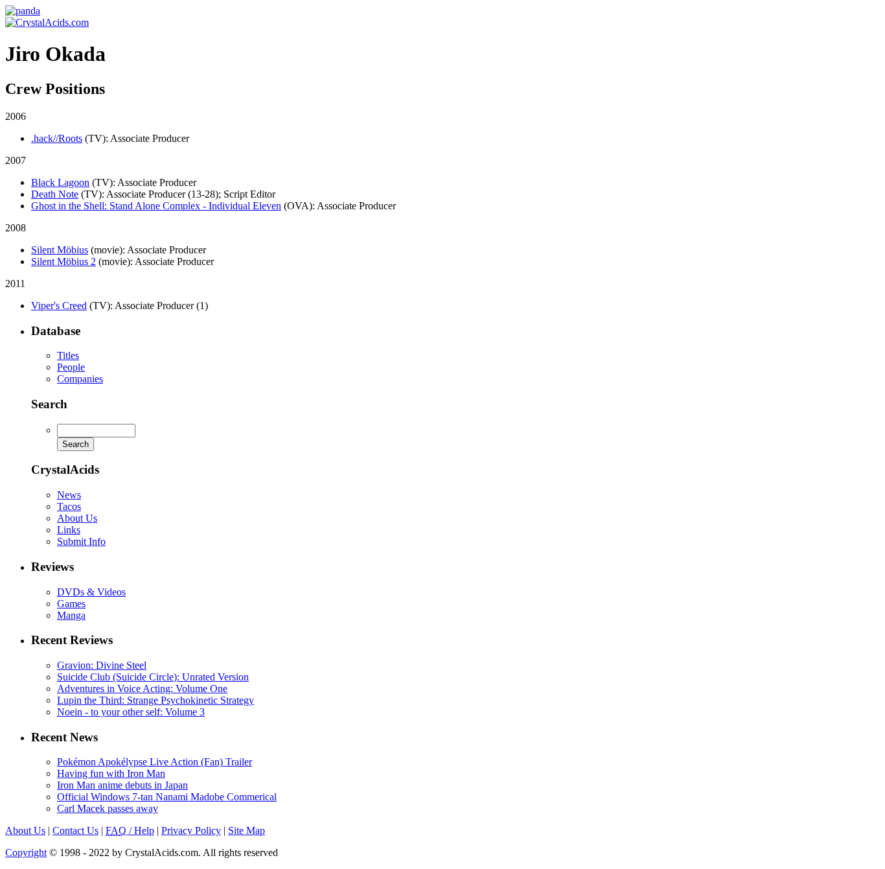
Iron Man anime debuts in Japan (122, 785)
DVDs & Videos (91, 591)
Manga (71, 615)
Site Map (246, 830)
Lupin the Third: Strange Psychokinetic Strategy (155, 700)
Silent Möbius (59, 249)
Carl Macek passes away (107, 808)
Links (68, 529)
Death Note (54, 194)
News (69, 494)
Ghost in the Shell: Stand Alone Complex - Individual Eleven (156, 205)
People (71, 367)
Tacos (69, 506)
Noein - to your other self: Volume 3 (131, 711)
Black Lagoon (60, 182)
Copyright (26, 852)
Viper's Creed (59, 305)
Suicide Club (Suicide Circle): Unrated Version (153, 676)
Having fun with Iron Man (111, 773)
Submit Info (81, 541)
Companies (80, 378)
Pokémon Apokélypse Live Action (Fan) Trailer (154, 761)
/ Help (130, 830)
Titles (68, 355)
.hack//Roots (56, 138)
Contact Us (75, 830)
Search (49, 404)
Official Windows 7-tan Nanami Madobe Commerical (167, 796)
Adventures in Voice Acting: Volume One (142, 688)
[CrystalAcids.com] (22, 10)
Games (71, 603)
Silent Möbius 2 (63, 261)
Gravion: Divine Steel (101, 665)
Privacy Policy (191, 830)
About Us (77, 518)
